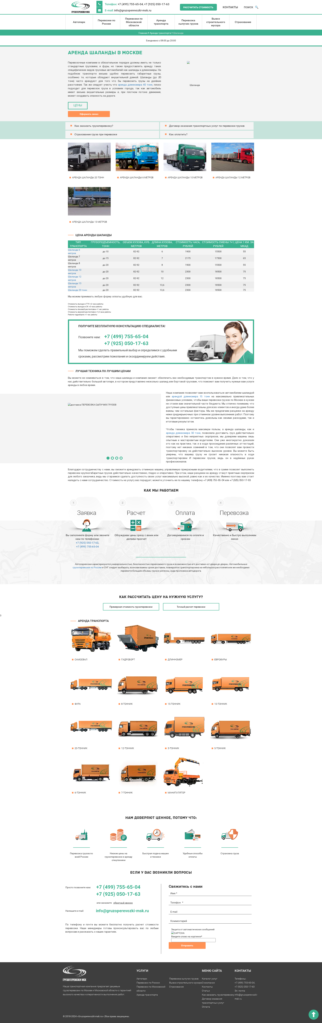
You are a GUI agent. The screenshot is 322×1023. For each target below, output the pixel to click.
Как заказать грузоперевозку (218, 994)
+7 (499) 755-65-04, (245, 982)
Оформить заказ (89, 114)
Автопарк (79, 22)
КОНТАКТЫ (230, 7)
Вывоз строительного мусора (215, 22)
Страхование (243, 22)
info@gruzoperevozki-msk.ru (132, 10)
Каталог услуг (209, 978)
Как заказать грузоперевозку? (93, 125)
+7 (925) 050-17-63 (156, 4)
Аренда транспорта (161, 22)
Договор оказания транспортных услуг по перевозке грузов (207, 125)
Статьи (206, 990)
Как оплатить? (178, 134)
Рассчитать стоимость (198, 7)
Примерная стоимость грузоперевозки (131, 606)
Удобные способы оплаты (193, 855)
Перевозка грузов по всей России (81, 855)
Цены (77, 105)
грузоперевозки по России (87, 567)
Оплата (206, 1006)
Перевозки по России (106, 22)
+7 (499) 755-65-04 (130, 4)
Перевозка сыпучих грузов (188, 22)
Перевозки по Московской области (134, 22)
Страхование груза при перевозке (95, 134)
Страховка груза (230, 853)
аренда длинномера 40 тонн (135, 85)
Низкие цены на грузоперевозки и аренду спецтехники (118, 856)
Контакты (207, 986)
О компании (208, 982)
